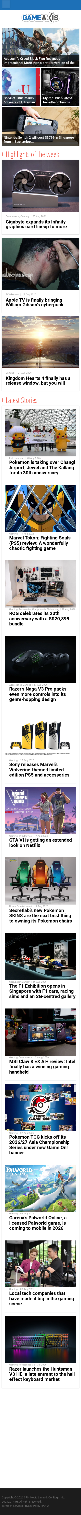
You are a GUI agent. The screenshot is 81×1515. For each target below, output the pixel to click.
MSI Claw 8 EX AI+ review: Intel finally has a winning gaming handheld (42, 1067)
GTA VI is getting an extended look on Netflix (40, 842)
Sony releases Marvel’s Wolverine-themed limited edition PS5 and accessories (39, 770)
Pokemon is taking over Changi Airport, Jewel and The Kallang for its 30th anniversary (42, 467)
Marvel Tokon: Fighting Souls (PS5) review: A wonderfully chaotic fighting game (40, 543)
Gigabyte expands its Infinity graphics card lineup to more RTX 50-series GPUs (36, 226)
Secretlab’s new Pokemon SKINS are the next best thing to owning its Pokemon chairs (40, 915)
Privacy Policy (31, 1505)
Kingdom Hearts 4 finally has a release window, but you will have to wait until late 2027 (38, 383)
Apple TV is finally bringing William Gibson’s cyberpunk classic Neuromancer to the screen (35, 307)
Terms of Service (12, 1505)
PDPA (45, 1505)
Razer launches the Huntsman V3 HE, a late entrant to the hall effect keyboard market (42, 1374)
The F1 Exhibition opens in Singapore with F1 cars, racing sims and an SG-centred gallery (42, 991)
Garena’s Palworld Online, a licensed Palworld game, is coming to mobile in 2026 (38, 1223)
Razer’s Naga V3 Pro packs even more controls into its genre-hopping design (37, 694)
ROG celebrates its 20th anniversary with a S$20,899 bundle (39, 618)
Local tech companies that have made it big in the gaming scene (41, 1298)
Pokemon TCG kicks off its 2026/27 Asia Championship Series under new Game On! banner (39, 1144)
